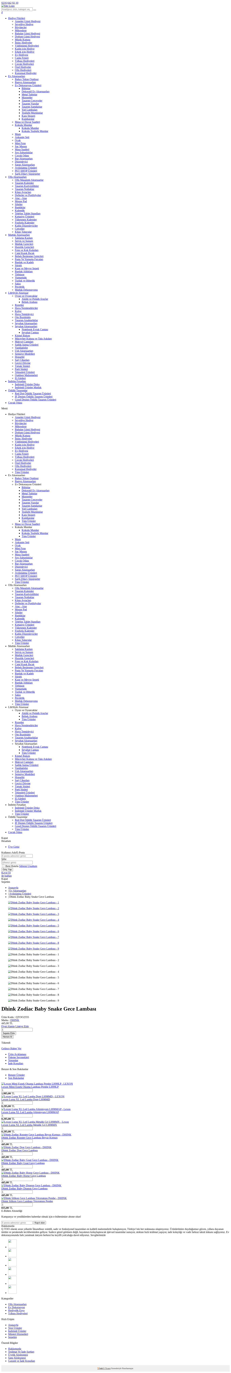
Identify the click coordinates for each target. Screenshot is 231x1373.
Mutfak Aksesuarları (19, 234)
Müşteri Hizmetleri (18, 1334)
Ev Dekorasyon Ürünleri (28, 85)
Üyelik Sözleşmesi (18, 1354)
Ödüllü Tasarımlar (17, 390)
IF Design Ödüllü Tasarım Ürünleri (33, 396)
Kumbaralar (28, 118)
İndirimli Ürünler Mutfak (28, 387)
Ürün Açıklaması (17, 1054)
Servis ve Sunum (24, 241)
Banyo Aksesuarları (25, 82)
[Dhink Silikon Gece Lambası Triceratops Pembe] (34, 1198)
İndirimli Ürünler (17, 1331)
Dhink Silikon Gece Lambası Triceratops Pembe (27, 1201)
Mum (18, 134)
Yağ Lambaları (29, 109)
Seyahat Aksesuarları (26, 323)
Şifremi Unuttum (28, 866)
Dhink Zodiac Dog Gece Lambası (19, 1150)
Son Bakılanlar (16, 1078)
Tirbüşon (19, 274)
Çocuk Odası (22, 155)
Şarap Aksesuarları (25, 164)
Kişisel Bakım (22, 335)
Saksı (18, 283)
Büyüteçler (21, 27)
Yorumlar (13, 1060)
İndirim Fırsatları (17, 381)
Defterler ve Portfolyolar (28, 195)
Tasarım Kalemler (24, 183)
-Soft (100, 1368)
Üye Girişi (13, 846)
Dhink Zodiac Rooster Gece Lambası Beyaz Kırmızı (29, 1137)
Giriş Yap (7, 869)
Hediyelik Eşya (16, 1310)
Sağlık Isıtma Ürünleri (26, 344)
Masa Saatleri (22, 149)
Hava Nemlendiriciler (26, 308)
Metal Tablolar (29, 94)
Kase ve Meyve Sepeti (27, 268)
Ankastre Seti (22, 137)
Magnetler (27, 97)
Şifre (3, 859)
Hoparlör (20, 356)
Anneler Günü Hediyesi (27, 21)
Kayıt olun (40, 1222)
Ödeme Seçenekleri (18, 1057)
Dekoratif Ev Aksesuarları (35, 91)
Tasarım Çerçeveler (32, 100)
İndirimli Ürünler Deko (27, 384)
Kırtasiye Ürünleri (24, 216)
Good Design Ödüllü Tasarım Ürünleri (35, 399)
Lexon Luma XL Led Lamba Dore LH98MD (25, 1099)
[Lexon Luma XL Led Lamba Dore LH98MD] (32, 1096)
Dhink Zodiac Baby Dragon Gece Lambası (24, 1188)
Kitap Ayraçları (23, 192)
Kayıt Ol (6, 872)
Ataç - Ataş (21, 198)
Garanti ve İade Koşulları (21, 1360)
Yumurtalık (21, 277)
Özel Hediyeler (23, 67)
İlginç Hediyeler (23, 42)
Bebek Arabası (29, 302)
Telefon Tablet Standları (27, 213)
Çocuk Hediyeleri (24, 64)
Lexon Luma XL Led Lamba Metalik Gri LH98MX (29, 1124)
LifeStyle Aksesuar (18, 292)
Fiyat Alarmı (8, 1026)
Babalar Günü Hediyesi (27, 33)
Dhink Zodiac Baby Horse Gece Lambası (23, 1175)
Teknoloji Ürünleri (25, 372)
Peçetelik (20, 286)
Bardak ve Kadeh (24, 262)
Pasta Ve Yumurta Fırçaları (29, 259)
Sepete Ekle (9, 1033)
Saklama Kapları (24, 237)
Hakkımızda (14, 1348)
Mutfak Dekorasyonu (26, 289)
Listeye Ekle (22, 1026)
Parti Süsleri (21, 369)
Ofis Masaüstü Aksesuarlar (29, 179)
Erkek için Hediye (24, 51)
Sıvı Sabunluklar (24, 152)
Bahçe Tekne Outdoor (27, 79)
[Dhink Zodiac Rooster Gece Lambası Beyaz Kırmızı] (36, 1134)
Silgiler (18, 204)
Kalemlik (20, 210)
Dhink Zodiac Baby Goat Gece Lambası (23, 1163)
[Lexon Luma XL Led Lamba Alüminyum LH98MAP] (36, 1109)
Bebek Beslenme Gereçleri (29, 256)
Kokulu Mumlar (23, 125)
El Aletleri (20, 378)
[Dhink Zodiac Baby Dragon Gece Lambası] (31, 1185)
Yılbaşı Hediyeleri (24, 60)
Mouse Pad (21, 201)
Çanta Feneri (22, 57)
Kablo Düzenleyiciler (26, 225)
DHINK (14, 1020)
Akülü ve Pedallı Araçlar (35, 298)
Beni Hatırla (12, 866)
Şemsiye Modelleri (25, 353)
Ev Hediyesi (21, 54)
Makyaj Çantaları (24, 341)
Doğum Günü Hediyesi (27, 36)
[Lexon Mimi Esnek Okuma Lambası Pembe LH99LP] (37, 1083)
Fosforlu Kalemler (24, 222)
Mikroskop (21, 30)
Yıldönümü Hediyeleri (27, 45)
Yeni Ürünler (15, 1328)
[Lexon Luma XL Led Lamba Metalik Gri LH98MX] (35, 1121)
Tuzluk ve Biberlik (25, 280)
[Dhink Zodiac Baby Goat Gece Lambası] (30, 1160)
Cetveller (20, 228)
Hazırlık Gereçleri (24, 247)
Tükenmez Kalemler (26, 219)
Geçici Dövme (22, 363)
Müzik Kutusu (22, 39)
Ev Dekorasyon (16, 1307)
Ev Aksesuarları (16, 76)
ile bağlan (6, 875)
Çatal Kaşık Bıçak (24, 253)
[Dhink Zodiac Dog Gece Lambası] (26, 1147)
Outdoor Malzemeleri (26, 375)
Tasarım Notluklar (24, 189)
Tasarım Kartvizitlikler (27, 186)
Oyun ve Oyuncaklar (26, 295)
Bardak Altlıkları (24, 271)
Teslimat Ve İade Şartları (21, 1351)
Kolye (18, 311)
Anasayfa (13, 887)
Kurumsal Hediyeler (26, 73)
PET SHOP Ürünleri (26, 170)
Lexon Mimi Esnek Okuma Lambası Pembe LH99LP (30, 1086)
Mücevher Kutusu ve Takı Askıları (33, 338)
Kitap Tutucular (23, 231)
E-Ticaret (107, 1368)
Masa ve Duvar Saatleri (27, 122)
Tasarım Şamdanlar (32, 106)
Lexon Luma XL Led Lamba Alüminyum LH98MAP (30, 1112)
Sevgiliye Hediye (24, 24)
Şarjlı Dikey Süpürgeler (27, 173)
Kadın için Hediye (24, 48)
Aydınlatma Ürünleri (26, 167)
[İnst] (12, 1265)
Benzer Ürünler (16, 1074)
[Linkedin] (12, 1283)
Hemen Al (7, 1037)
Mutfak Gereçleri (24, 244)
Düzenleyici (21, 161)
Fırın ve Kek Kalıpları (26, 250)
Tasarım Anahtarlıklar (26, 320)
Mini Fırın (20, 143)
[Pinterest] (12, 1292)
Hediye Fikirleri (16, 18)
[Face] (12, 1247)
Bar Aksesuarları (24, 158)
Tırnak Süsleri (22, 366)
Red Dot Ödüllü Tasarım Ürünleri (33, 393)
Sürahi (18, 265)
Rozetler (19, 305)
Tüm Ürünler (22, 472)
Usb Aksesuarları (24, 350)
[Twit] (12, 1256)
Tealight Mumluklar (32, 112)
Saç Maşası (21, 146)
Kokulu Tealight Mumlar (35, 131)
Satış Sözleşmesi (17, 1357)
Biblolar (26, 88)
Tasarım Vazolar (30, 103)
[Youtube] (12, 1274)
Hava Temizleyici (24, 314)
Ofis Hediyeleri (23, 70)
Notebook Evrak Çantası (35, 329)
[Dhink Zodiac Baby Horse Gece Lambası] (30, 1172)
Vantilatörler (21, 347)
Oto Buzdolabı (23, 317)
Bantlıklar (20, 207)
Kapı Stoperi (28, 115)
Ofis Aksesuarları (17, 176)
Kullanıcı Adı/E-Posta (13, 852)
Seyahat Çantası (30, 332)
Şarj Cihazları (22, 360)
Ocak (18, 140)
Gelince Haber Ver (11, 1048)
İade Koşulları (15, 1063)
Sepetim (12, 1337)
